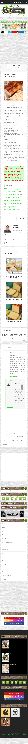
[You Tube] (14, 618)
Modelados (5, 557)
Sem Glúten (5, 568)
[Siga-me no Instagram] (8, 498)
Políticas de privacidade (19, 734)
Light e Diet (5, 549)
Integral (4, 546)
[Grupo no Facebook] (12, 498)
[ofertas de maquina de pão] (14, 31)
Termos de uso (6, 734)
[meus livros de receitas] (14, 24)
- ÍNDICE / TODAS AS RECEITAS (12, 209)
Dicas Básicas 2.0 (14, 654)
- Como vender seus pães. (10, 206)
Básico (4, 523)
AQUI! (18, 160)
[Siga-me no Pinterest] (20, 498)
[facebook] (12, 2)
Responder (13, 376)
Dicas (3, 531)
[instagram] (16, 2)
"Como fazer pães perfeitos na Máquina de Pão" (13, 651)
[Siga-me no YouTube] (16, 498)
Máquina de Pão (16, 733)
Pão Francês (13, 664)
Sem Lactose (5, 571)
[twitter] (22, 2)
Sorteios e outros (6, 575)
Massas (4, 553)
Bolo (3, 527)
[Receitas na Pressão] (15, 712)
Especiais (4, 538)
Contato (23, 733)
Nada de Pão (5, 560)
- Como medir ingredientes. (10, 207)
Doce (10, 214)
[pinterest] (20, 2)
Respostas (11, 380)
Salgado (4, 564)
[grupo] (14, 2)
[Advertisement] (14, 48)
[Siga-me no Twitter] (24, 498)
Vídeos (4, 579)
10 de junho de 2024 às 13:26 (17, 354)
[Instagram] (14, 620)
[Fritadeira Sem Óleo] (5, 712)
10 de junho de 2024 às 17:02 (18, 392)
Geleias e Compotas (7, 542)
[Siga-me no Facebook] (4, 498)
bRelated (24, 340)
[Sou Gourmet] (5, 722)
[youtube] (18, 2)
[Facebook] (14, 623)
